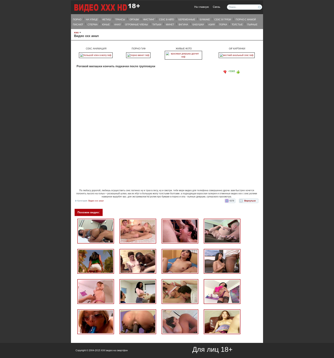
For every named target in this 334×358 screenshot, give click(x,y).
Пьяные (252, 24)
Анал (117, 24)
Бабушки (198, 24)
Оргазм (134, 19)
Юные (106, 24)
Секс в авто (166, 19)
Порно (77, 19)
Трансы (120, 19)
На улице (92, 19)
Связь (216, 6)
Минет (170, 24)
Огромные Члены (136, 24)
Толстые (237, 24)
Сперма (93, 24)
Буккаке (205, 19)
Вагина (183, 24)
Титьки (156, 24)
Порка (223, 24)
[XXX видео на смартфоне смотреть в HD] (107, 7)
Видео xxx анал (96, 201)
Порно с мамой (246, 19)
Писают (78, 24)
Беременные (186, 19)
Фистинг (149, 19)
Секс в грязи (222, 19)
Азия (211, 24)
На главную (201, 6)
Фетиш (106, 19)
